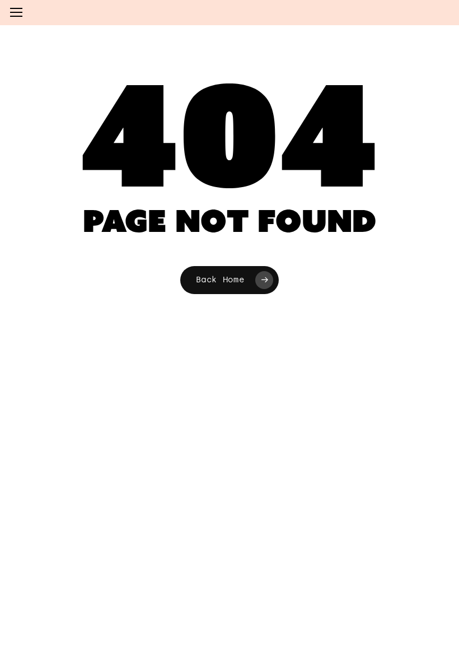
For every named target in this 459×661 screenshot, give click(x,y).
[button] (16, 12)
